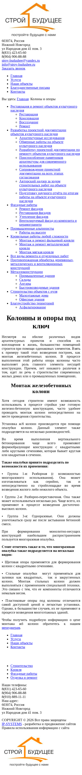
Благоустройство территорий (32, 303)
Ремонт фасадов (31, 209)
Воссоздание (28, 122)
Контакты (17, 91)
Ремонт (24, 126)
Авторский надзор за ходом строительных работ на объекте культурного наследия (42, 185)
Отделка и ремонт (23, 677)
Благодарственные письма (30, 87)
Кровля (15, 670)
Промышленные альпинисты (32, 228)
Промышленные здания (37, 276)
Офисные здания (31, 299)
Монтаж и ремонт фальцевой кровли (46, 240)
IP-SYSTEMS (12, 724)
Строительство (21, 666)
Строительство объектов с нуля (33, 291)
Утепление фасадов (33, 217)
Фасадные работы (23, 205)
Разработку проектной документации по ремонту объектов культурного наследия (49, 152)
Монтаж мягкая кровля (36, 252)
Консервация (29, 118)
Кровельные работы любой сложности (39, 236)
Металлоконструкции (26, 272)
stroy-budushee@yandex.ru (21, 60)
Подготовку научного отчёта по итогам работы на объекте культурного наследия (48, 197)
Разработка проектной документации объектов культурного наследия (38, 132)
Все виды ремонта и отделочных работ (39, 256)
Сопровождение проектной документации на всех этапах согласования (41, 173)
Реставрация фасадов (35, 213)
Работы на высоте (32, 232)
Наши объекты (21, 84)
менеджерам (11, 628)
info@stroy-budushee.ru (18, 64)
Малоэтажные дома (33, 295)
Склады (25, 280)
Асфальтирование (32, 307)
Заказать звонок (13, 68)
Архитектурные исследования (42, 138)
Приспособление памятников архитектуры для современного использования (42, 161)
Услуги (15, 80)
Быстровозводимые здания (39, 287)
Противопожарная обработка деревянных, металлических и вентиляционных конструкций (42, 264)
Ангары (25, 283)
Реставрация (28, 114)
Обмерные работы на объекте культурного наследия (41, 144)
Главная (16, 76)
